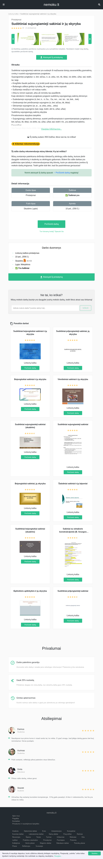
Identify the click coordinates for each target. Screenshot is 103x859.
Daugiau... (58, 856)
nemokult (51, 5)
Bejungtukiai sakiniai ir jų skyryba (30, 379)
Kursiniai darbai (17, 834)
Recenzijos (16, 837)
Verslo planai (30, 843)
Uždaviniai (60, 837)
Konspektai (71, 831)
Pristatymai (31, 195)
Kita (83, 837)
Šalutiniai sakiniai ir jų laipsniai (72, 484)
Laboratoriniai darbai (36, 834)
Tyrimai (48, 837)
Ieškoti (85, 308)
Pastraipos (61, 840)
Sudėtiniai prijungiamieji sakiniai (73, 591)
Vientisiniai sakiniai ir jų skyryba (73, 379)
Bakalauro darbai (63, 843)
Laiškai (14, 840)
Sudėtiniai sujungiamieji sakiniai (73, 424)
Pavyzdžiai (67, 834)
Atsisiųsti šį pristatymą (53, 57)
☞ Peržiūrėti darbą (61, 173)
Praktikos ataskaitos (30, 840)
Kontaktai (16, 821)
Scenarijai (39, 846)
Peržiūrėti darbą (51, 224)
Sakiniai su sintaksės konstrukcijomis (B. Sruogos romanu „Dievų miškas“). (73, 532)
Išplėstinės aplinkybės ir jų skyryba (30, 591)
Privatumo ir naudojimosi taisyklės (25, 824)
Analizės (15, 831)
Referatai (73, 837)
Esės (44, 831)
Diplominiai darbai (30, 831)
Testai (38, 837)
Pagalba (15, 818)
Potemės (73, 840)
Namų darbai (53, 834)
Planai (14, 846)
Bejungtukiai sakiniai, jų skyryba (30, 484)
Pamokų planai (79, 843)
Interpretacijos (56, 831)
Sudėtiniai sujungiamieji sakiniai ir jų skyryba (38, 14)
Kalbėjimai (16, 843)
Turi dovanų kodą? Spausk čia (52, 231)
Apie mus (16, 816)
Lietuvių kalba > (14, 14)
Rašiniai (80, 834)
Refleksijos (26, 846)
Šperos (28, 837)
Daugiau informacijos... (51, 129)
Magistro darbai (45, 843)
